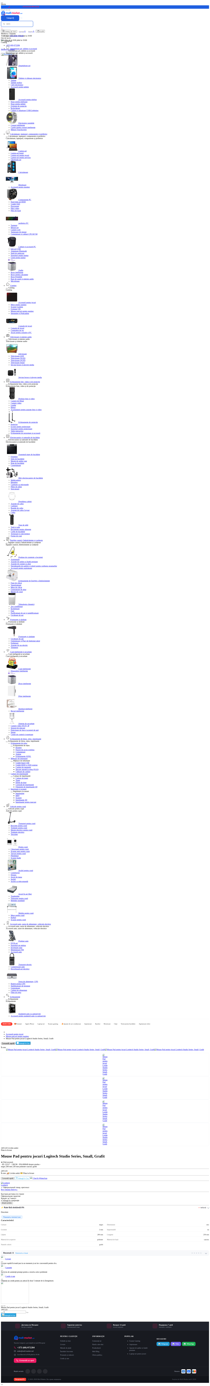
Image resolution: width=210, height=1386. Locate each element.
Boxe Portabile (16, 277)
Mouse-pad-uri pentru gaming (22, 311)
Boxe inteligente (17, 272)
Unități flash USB (22, 763)
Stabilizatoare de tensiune (20, 986)
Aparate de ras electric (19, 645)
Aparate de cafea (17, 504)
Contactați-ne (96, 1341)
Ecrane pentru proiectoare (20, 427)
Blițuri (13, 407)
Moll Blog (95, 1351)
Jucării (13, 879)
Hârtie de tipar (21, 782)
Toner (18, 780)
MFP (17, 796)
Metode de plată (65, 1348)
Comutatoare (20, 752)
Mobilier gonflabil (18, 901)
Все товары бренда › (9, 1190)
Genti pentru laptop (18, 258)
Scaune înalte (16, 858)
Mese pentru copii (17, 915)
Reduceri (7, 1024)
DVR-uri (14, 943)
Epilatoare (14, 643)
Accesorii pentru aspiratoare (21, 568)
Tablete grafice (16, 83)
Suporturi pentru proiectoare (21, 429)
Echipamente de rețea (19, 743)
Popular (129, 1336)
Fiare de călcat (16, 583)
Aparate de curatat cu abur (21, 564)
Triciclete (14, 834)
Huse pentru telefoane (19, 102)
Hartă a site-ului (97, 1344)
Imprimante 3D (21, 800)
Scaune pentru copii (18, 920)
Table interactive (17, 431)
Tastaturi (14, 225)
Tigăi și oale (15, 527)
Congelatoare (16, 465)
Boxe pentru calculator (19, 275)
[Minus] (2, 1312)
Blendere (14, 482)
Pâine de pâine (16, 487)
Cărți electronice (17, 85)
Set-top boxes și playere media (22, 365)
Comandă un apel (26, 1360)
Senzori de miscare (18, 728)
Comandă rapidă (8, 1043)
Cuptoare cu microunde (20, 485)
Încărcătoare (15, 108)
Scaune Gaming (17, 307)
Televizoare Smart (18, 363)
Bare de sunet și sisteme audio (22, 279)
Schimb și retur (65, 1341)
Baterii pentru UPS (18, 984)
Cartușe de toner (22, 778)
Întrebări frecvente (66, 1351)
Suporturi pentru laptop (19, 255)
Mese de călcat (16, 587)
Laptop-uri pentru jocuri (20, 155)
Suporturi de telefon (18, 945)
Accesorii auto (16, 952)
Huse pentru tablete (18, 104)
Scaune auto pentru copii (20, 851)
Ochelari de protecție (19, 106)
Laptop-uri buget (17, 153)
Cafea (13, 512)
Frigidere (14, 457)
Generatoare (15, 988)
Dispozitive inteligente (19, 671)
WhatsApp (190, 1344)
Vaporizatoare (16, 585)
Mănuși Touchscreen (19, 130)
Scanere (19, 798)
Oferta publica (97, 1355)
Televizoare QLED (18, 360)
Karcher (97, 1024)
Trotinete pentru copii (19, 828)
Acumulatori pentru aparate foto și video (26, 410)
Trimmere (14, 647)
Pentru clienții (68, 1336)
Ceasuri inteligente (18, 125)
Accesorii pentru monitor (20, 187)
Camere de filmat (17, 401)
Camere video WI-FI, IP (20, 726)
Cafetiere (14, 506)
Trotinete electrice (17, 832)
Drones (13, 875)
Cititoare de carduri (23, 772)
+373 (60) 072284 (13, 45)
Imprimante (20, 793)
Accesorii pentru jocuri (14, 1034)
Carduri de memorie (23, 767)
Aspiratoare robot (144, 1024)
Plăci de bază (16, 211)
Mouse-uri (15, 228)
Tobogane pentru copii (19, 898)
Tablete (13, 80)
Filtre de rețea (16, 992)
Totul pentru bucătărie (128, 1024)
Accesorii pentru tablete (20, 87)
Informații (98, 1336)
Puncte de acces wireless (25, 750)
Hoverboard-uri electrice (20, 969)
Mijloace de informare (19, 758)
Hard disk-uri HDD (18, 202)
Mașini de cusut (17, 592)
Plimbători (15, 856)
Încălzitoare (15, 609)
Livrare (8, 1259)
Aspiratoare (15, 559)
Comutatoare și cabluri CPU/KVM (24, 234)
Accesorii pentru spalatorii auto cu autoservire (28, 1016)
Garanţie (8, 1268)
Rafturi (13, 918)
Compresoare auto (18, 967)
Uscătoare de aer (17, 615)
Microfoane (15, 281)
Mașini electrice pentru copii (21, 830)
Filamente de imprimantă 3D (26, 787)
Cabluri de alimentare (19, 990)
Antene (18, 754)
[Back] (7, 51)
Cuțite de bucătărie (18, 532)
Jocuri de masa (16, 877)
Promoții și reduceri (67, 1355)
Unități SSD (15, 204)
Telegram (164, 1344)
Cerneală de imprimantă (25, 785)
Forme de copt (16, 536)
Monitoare (107, 1024)
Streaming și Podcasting (20, 313)
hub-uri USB (16, 249)
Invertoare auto (16, 948)
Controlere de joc (17, 330)
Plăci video (15, 208)
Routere (19, 748)
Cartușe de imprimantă (19, 774)
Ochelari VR (16, 309)
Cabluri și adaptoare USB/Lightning (24, 110)
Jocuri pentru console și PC (21, 333)
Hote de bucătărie (17, 463)
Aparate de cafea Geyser (20, 510)
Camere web (15, 230)
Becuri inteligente (17, 711)
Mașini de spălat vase (19, 461)
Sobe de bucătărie (17, 459)
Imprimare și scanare (18, 789)
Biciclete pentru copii (19, 826)
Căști (115, 1024)
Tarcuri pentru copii (18, 854)
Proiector (14, 424)
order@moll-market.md (25, 1351)
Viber (177, 1344)
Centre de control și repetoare (22, 734)
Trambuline (15, 896)
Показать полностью (12, 1217)
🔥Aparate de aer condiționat (71, 1024)
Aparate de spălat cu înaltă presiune (24, 562)
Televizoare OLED (18, 358)
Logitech (4, 1185)
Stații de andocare (17, 253)
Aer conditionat (17, 606)
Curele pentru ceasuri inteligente (23, 127)
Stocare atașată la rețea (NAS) (27, 769)
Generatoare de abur (18, 590)
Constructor (15, 873)
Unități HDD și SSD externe (27, 765)
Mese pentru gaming (18, 305)
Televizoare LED (17, 356)
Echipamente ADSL (23, 756)
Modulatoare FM (17, 950)
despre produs (7, 1203)
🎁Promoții (18, 1024)
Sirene (13, 732)
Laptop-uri (41, 1024)
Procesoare (15, 206)
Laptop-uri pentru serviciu (21, 157)
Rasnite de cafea (17, 508)
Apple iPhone (29, 1024)
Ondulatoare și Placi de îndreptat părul (25, 641)
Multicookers (16, 480)
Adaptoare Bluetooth (19, 251)
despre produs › (35, 1164)
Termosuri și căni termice (20, 534)
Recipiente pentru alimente (21, 529)
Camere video (16, 403)
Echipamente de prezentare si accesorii (25, 433)
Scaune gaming (53, 1024)
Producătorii (96, 1348)
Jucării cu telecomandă (19, 881)
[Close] (2, 2)
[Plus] (27, 1312)
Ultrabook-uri (16, 160)
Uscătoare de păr (17, 639)
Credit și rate (10, 1276)
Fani (12, 611)
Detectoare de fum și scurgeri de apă (25, 730)
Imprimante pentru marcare (26, 802)
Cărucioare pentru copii (20, 849)
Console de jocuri (17, 328)
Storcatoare (15, 489)
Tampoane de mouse (18, 232)
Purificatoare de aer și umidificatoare (25, 613)
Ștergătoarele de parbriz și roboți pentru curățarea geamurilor (34, 566)
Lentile (13, 405)
